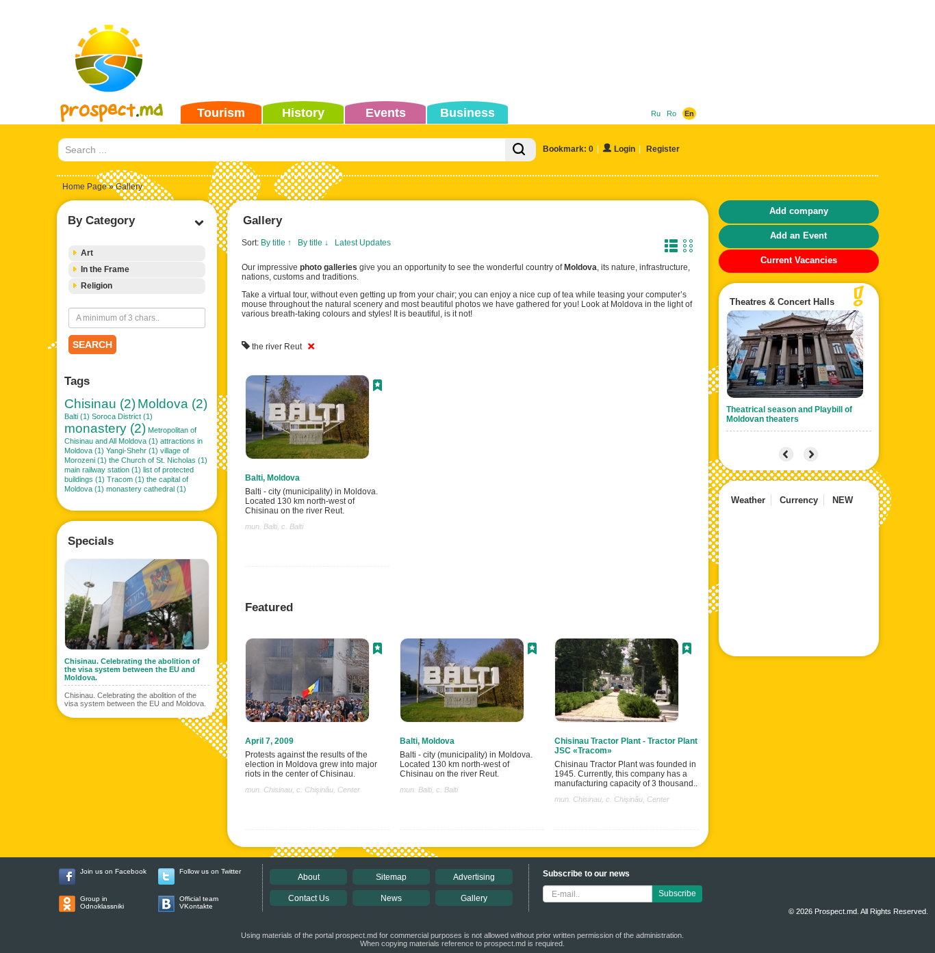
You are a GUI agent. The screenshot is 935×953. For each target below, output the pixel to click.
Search (92, 344)
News (391, 898)
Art (87, 253)
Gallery (474, 898)
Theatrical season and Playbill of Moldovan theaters (789, 414)
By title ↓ (313, 242)
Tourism (221, 113)
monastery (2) (105, 428)
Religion (96, 286)
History (303, 113)
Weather (748, 500)
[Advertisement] (446, 50)
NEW (842, 500)
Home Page (84, 186)
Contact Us (308, 898)
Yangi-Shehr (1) (132, 450)
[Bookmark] (377, 387)
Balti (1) (77, 416)
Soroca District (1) (122, 416)
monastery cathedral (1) (146, 489)
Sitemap (391, 877)
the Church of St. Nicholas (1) (158, 460)
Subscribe (677, 893)
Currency (799, 500)
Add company (798, 211)
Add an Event (798, 235)
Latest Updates (363, 242)
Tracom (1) (125, 479)
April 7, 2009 (269, 741)
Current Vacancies (798, 260)
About (309, 877)
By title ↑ (276, 242)
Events (386, 113)
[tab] (136, 253)
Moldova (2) (172, 404)
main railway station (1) (102, 470)
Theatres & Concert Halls (782, 302)
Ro (671, 113)
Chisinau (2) (100, 404)
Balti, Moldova (272, 478)
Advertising (474, 877)
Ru (656, 113)
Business (467, 113)
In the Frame (105, 269)
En (689, 113)
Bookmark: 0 (568, 149)
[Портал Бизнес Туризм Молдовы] (111, 72)
